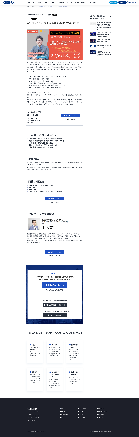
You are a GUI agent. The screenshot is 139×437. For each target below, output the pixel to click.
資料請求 (122, 2)
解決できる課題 (37, 2)
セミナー (69, 2)
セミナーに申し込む (56, 315)
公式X (109, 431)
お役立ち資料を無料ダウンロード (55, 305)
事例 (53, 2)
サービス (46, 2)
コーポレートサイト (93, 431)
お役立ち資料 (92, 2)
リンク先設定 (35, 351)
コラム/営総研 (60, 2)
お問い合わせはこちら (56, 285)
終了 (55, 14)
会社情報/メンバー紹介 (80, 2)
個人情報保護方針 (103, 431)
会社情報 (81, 414)
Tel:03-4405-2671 (32, 420)
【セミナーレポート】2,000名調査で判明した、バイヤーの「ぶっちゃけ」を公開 (104, 34)
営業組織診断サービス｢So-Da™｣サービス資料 (104, 46)
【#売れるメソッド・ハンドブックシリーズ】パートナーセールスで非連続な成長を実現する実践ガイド (104, 53)
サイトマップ (101, 417)
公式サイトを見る (71, 116)
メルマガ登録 (131, 2)
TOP (28, 6)
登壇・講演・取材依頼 (102, 411)
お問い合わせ (113, 2)
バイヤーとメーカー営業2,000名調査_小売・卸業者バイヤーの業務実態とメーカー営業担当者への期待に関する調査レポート (104, 26)
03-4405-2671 (56, 290)
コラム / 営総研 (83, 408)
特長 (29, 2)
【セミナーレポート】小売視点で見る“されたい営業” (104, 40)
